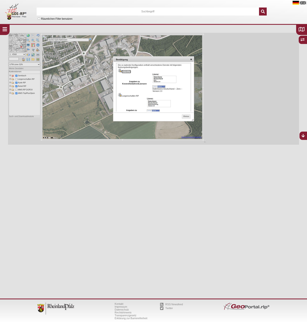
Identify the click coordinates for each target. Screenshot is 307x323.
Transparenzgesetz (125, 315)
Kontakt (119, 304)
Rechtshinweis (123, 312)
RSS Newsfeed (174, 304)
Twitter (169, 308)
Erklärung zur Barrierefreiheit (131, 318)
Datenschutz (122, 309)
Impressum (121, 306)
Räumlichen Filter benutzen (56, 18)
